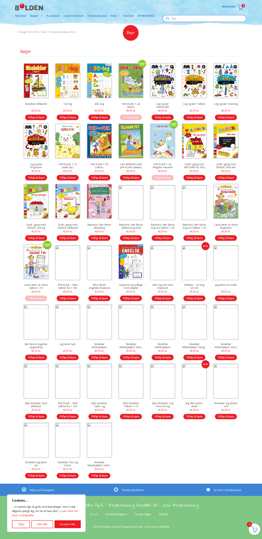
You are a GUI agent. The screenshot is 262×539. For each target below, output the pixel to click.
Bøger (34, 16)
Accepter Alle (67, 524)
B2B (113, 16)
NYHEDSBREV (146, 16)
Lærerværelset (74, 16)
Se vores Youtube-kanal (227, 490)
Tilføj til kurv (36, 117)
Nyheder (20, 16)
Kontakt (129, 16)
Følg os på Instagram (41, 490)
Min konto (228, 6)
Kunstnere (53, 16)
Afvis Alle (42, 524)
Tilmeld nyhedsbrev (133, 490)
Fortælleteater (97, 16)
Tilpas (21, 524)
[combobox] (204, 18)
